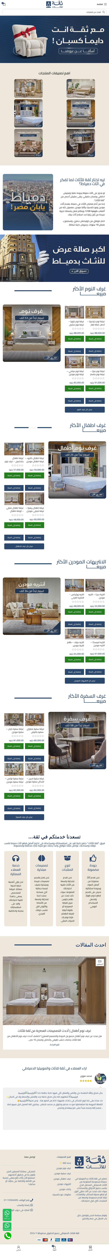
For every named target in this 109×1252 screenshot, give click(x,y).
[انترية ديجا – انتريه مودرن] (95, 585)
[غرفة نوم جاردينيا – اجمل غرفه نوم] (95, 312)
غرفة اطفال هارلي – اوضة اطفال (15, 509)
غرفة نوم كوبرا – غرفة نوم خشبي (76, 323)
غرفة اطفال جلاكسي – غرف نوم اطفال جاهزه (14, 461)
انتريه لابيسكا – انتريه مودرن (98, 643)
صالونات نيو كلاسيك (61, 1194)
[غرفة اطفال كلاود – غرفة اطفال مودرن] (34, 449)
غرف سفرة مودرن (62, 1173)
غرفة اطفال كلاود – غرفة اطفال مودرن (34, 459)
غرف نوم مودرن (63, 1168)
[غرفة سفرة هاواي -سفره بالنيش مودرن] (34, 719)
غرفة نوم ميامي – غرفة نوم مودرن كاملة (75, 374)
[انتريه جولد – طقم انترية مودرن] (74, 634)
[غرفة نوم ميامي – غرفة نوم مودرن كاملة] (74, 361)
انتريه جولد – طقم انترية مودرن (75, 643)
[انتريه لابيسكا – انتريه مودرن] (95, 634)
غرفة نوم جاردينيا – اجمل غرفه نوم (96, 323)
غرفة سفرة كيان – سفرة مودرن (15, 730)
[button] (95, 339)
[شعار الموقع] (54, 4)
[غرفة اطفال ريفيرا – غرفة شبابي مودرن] (34, 498)
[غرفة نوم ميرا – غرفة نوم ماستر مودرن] (95, 361)
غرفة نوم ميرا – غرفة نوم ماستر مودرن (97, 374)
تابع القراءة (54, 1044)
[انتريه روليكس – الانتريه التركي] (74, 585)
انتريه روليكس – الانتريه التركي (76, 596)
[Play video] (28, 202)
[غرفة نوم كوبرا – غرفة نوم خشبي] (74, 312)
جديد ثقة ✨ (65, 1162)
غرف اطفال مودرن (62, 1178)
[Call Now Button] (7, 1235)
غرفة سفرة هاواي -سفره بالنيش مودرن (35, 732)
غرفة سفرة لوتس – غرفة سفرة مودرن (14, 780)
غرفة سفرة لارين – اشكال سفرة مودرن (35, 780)
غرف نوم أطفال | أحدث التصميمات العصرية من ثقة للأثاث (54, 1031)
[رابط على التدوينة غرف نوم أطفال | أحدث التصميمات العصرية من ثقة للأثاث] (54, 991)
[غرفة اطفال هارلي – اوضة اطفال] (14, 498)
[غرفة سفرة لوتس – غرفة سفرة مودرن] (14, 769)
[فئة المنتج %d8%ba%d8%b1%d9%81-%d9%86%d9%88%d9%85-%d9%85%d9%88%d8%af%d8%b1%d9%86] (80, 113)
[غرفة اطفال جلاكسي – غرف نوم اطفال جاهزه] (14, 449)
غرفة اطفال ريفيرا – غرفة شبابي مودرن (35, 509)
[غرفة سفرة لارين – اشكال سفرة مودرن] (34, 769)
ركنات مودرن (65, 1189)
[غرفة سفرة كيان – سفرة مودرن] (14, 719)
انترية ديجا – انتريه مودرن (96, 596)
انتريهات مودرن (64, 1183)
